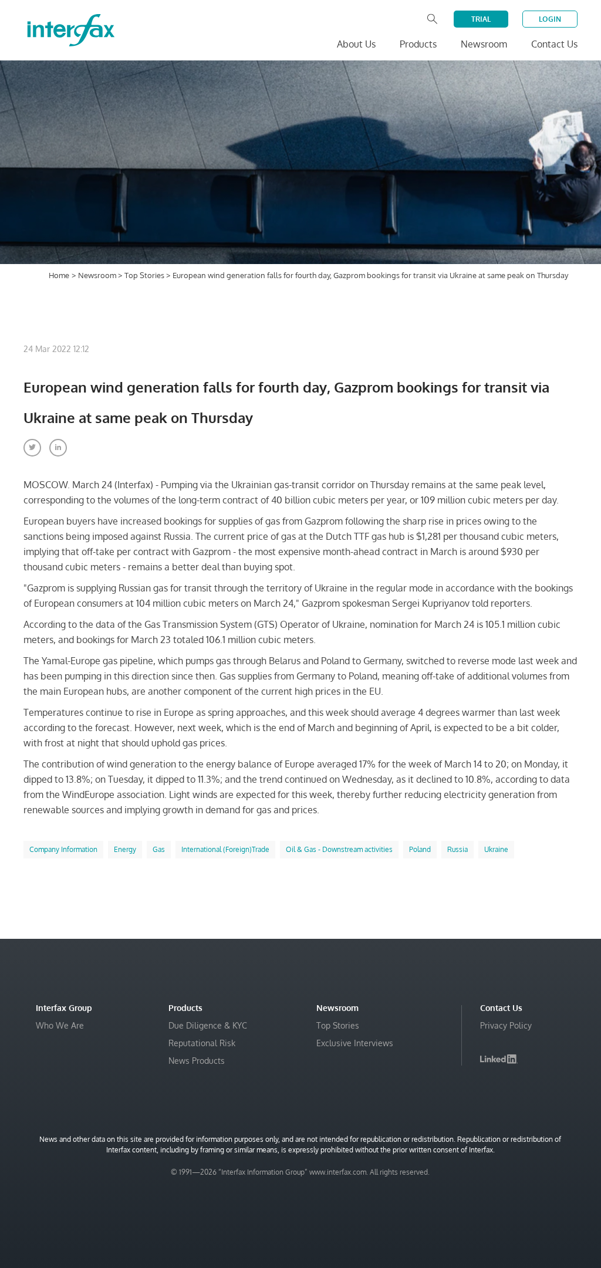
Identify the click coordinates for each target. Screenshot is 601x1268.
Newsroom (98, 275)
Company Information (63, 849)
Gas (159, 849)
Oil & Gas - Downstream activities (339, 849)
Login (550, 19)
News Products (196, 1061)
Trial (481, 19)
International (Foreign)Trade (225, 849)
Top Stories (145, 275)
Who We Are (60, 1025)
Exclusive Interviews (354, 1043)
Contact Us (554, 44)
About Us (356, 44)
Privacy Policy (506, 1025)
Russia (457, 849)
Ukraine (496, 849)
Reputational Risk (201, 1043)
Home (59, 275)
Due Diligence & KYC (207, 1025)
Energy (125, 849)
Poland (420, 849)
